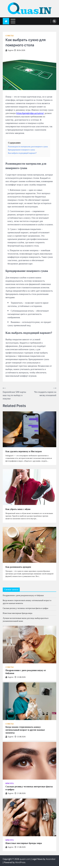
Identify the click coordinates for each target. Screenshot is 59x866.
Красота (9, 783)
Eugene (10, 50)
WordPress (20, 862)
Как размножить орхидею (18, 566)
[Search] (54, 21)
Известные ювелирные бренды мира (17, 613)
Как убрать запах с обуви (17, 509)
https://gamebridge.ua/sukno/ (30, 113)
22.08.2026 (21, 677)
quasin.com (25, 859)
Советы (9, 36)
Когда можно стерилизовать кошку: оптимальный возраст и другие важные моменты (25, 730)
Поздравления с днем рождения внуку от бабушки (23, 595)
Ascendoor (51, 859)
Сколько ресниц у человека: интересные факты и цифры (25, 608)
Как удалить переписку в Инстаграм (23, 451)
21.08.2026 (21, 793)
